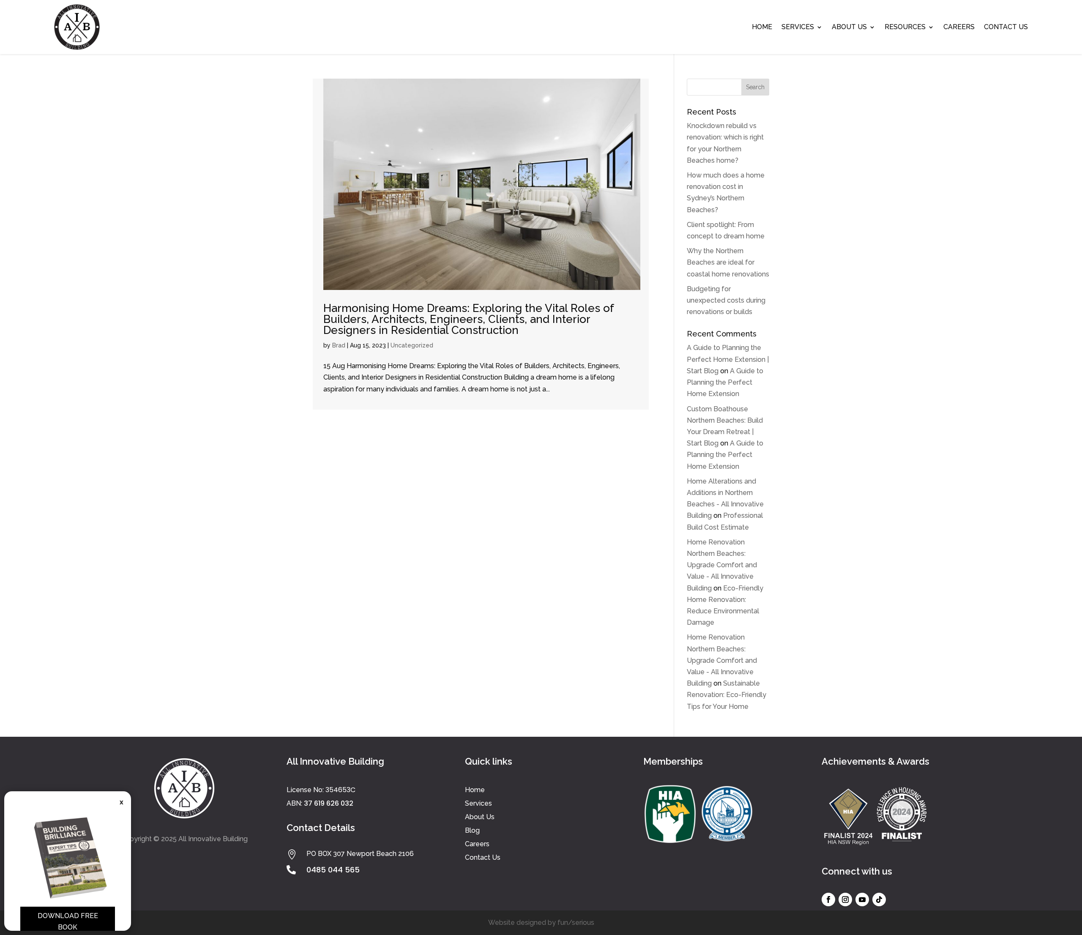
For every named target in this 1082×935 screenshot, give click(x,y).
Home (762, 27)
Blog (472, 830)
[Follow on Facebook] (828, 899)
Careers (959, 27)
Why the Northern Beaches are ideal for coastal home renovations (728, 262)
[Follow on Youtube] (862, 899)
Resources (905, 27)
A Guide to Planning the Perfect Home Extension (725, 382)
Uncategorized (412, 345)
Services (797, 27)
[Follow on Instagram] (845, 899)
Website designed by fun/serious (541, 923)
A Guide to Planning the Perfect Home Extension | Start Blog (728, 359)
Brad (338, 345)
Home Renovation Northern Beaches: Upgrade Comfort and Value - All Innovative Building (722, 565)
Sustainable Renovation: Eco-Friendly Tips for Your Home (726, 694)
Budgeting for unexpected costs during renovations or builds (726, 300)
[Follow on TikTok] (879, 899)
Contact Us (1006, 27)
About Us (849, 27)
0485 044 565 (333, 869)
